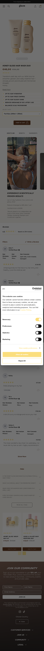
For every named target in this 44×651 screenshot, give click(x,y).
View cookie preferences (28, 348)
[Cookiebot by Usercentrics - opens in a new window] (32, 288)
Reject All (22, 361)
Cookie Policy (25, 310)
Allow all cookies (22, 354)
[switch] (38, 326)
